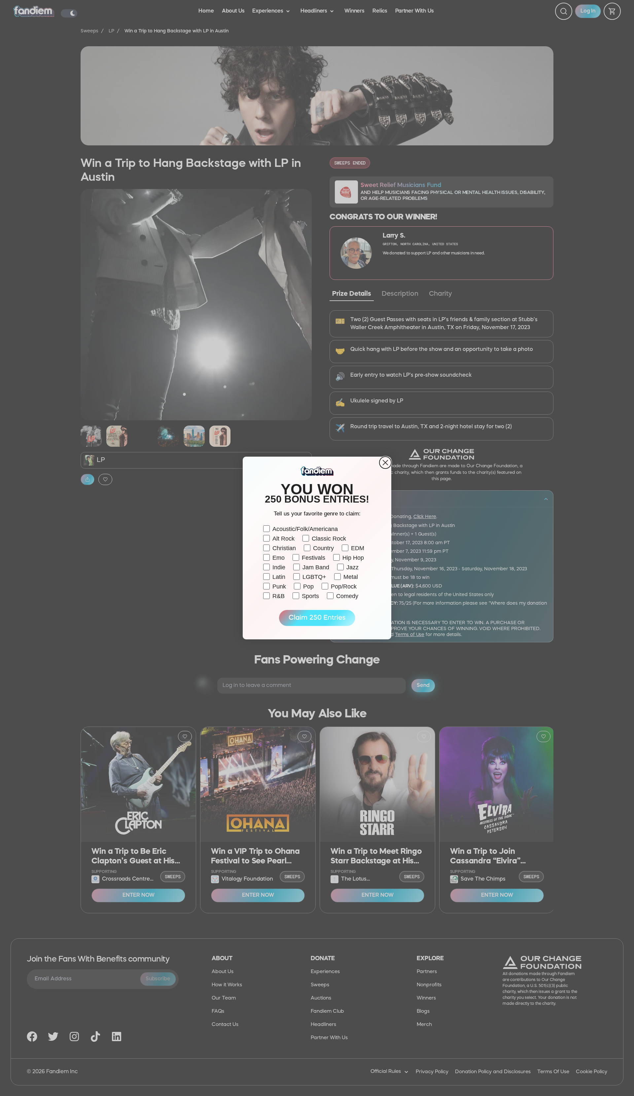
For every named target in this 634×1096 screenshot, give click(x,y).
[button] (317, 618)
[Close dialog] (385, 463)
